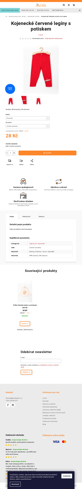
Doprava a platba (49, 404)
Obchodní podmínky (50, 407)
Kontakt (46, 401)
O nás (45, 398)
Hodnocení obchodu (50, 421)
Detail (24, 324)
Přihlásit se (26, 372)
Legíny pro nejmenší (37, 244)
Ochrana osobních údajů (52, 410)
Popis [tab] (12, 216)
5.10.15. (41, 35)
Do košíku (49, 153)
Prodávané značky (49, 418)
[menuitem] (10, 10)
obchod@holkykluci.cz (14, 398)
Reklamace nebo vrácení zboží (54, 413)
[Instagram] (13, 405)
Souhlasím (67, 476)
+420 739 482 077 (12, 400)
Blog (44, 424)
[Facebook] (8, 405)
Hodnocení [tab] (26, 216)
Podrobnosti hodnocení (53, 38)
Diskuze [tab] (41, 216)
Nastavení (15, 484)
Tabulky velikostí (49, 415)
